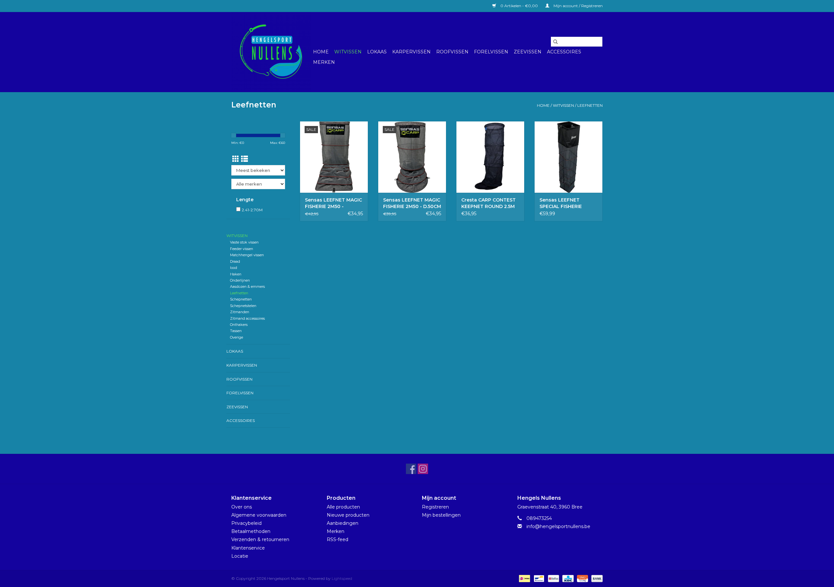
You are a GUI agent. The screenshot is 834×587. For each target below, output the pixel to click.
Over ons (241, 507)
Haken (235, 274)
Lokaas (377, 52)
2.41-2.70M (252, 209)
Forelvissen (491, 52)
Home (321, 52)
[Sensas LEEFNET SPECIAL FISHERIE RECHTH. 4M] (568, 157)
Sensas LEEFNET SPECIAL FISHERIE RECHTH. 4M (560, 203)
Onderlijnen (240, 280)
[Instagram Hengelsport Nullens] (423, 469)
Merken (324, 62)
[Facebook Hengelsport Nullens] (411, 469)
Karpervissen (411, 52)
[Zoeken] (555, 41)
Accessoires (564, 52)
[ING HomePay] (582, 578)
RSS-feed (337, 539)
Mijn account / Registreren (578, 5)
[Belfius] (553, 578)
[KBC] (567, 578)
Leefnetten (590, 105)
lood (233, 268)
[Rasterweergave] (235, 159)
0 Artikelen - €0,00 (519, 5)
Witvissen (348, 52)
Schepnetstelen (243, 306)
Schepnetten (241, 299)
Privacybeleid (246, 523)
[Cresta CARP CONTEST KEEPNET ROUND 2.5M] (490, 157)
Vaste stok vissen (244, 242)
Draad (235, 261)
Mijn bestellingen (441, 515)
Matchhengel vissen (247, 255)
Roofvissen (452, 52)
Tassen (236, 331)
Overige (236, 337)
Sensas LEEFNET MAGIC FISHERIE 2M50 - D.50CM (412, 203)
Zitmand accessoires (247, 318)
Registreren (435, 507)
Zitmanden (239, 312)
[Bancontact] (538, 578)
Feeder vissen (241, 249)
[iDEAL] (524, 578)
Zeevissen (527, 52)
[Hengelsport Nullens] (271, 52)
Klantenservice (248, 548)
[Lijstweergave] (244, 159)
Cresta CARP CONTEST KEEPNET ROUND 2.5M (488, 203)
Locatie (239, 556)
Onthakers (239, 325)
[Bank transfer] (596, 578)
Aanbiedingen (342, 523)
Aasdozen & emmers (247, 287)
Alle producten (343, 507)
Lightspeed (342, 578)
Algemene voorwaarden (258, 515)
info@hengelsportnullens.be (558, 526)
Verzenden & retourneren (260, 539)
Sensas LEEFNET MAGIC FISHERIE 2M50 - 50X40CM (333, 203)
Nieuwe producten (348, 515)
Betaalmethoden (250, 531)
